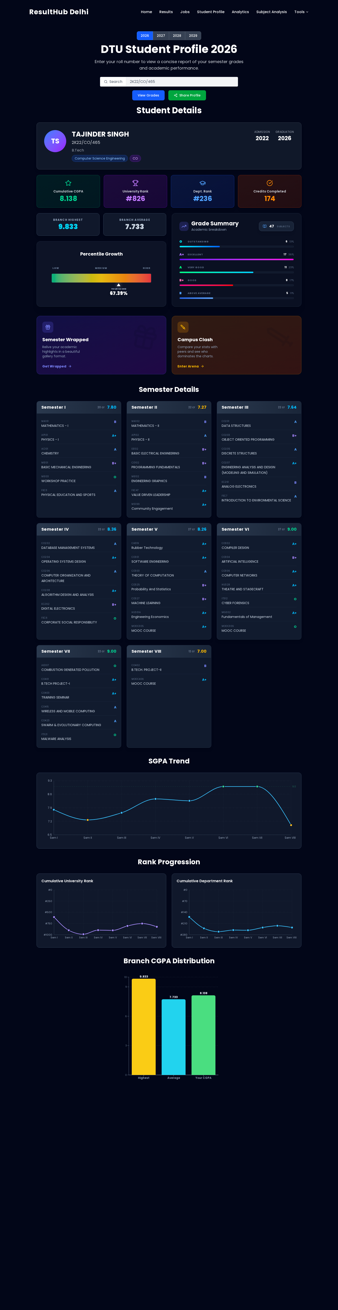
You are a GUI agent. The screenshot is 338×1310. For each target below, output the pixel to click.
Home (146, 12)
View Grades (148, 95)
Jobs (185, 12)
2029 (193, 35)
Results (166, 12)
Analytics (240, 12)
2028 (177, 35)
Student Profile (210, 12)
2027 (161, 35)
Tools (299, 12)
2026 (145, 35)
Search (115, 81)
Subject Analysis (271, 12)
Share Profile (190, 95)
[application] (169, 810)
